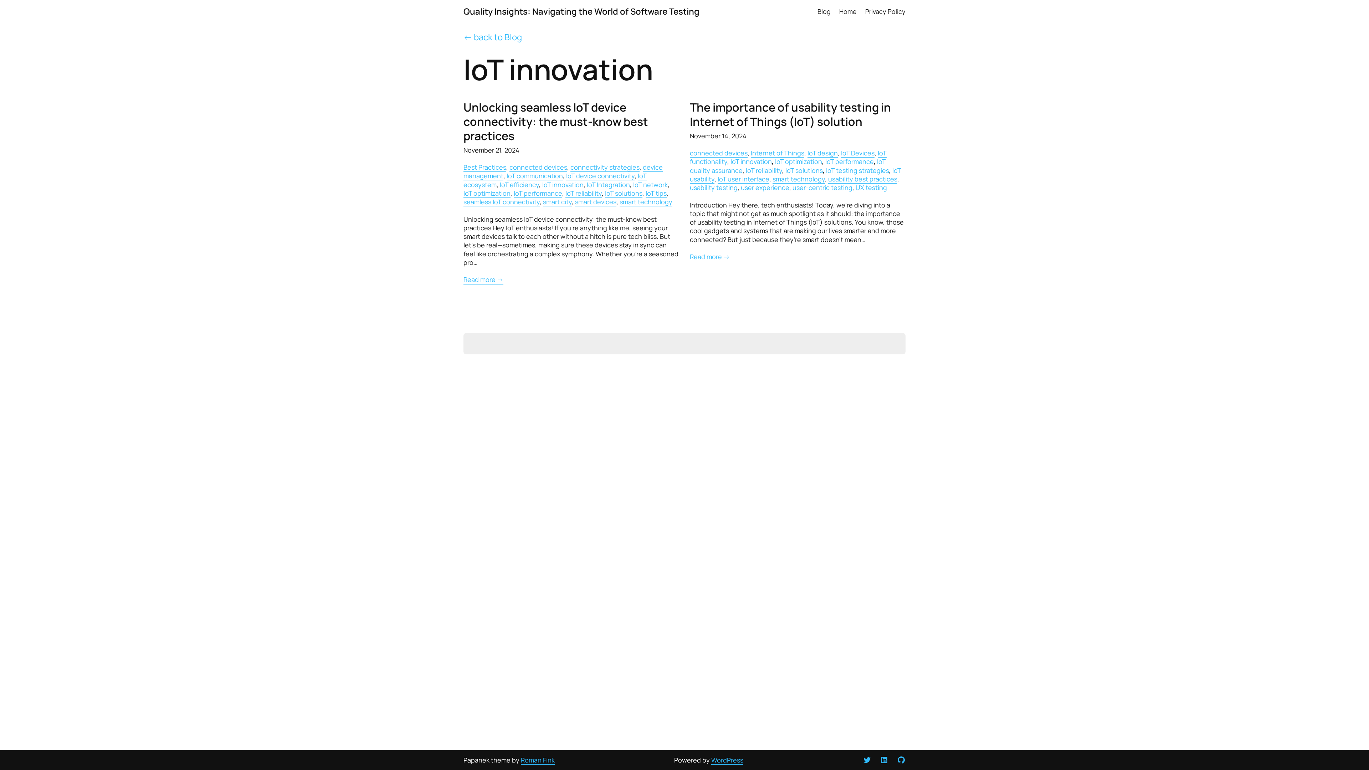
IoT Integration (608, 184)
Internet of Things (777, 153)
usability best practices (862, 179)
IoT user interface (743, 179)
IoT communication (535, 175)
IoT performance (538, 193)
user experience (765, 187)
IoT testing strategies (857, 170)
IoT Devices (858, 153)
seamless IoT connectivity (501, 201)
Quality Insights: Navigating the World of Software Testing (581, 11)
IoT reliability (583, 193)
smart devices (595, 201)
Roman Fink (538, 760)
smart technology (646, 201)
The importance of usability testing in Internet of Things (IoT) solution (790, 114)
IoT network (650, 184)
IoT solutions (623, 193)
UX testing (871, 187)
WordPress (727, 760)
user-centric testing (822, 187)
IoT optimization (487, 193)
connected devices (538, 167)
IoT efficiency (519, 184)
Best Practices (484, 167)
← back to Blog (492, 37)
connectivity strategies (605, 167)
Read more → (483, 279)
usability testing (714, 187)
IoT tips (656, 193)
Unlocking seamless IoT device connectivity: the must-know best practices (555, 121)
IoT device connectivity (600, 175)
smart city (557, 201)
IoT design (822, 153)
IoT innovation (563, 184)
